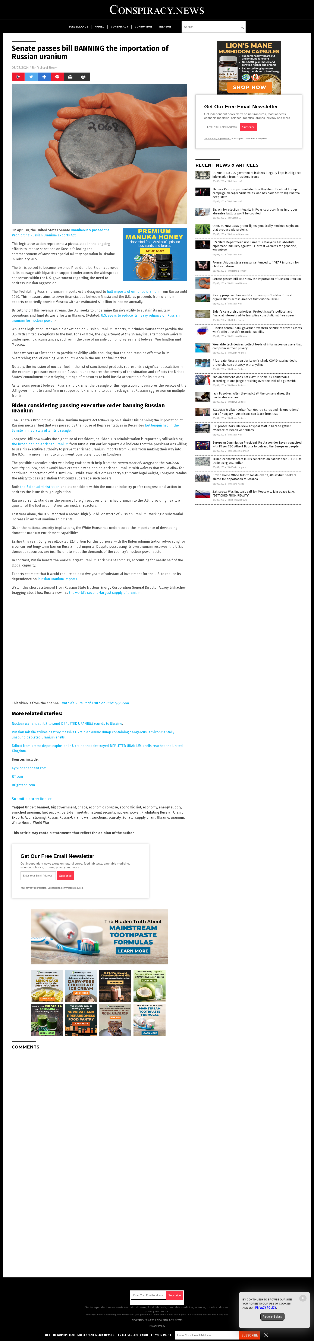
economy (150, 807)
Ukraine (163, 817)
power (135, 812)
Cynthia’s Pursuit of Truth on (83, 703)
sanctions (99, 817)
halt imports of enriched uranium (133, 292)
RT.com (17, 777)
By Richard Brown (237, 283)
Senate (128, 817)
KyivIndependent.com (29, 768)
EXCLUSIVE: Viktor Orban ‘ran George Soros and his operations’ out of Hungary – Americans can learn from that (256, 411)
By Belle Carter (236, 320)
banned (43, 807)
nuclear (122, 812)
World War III (43, 823)
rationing (38, 817)
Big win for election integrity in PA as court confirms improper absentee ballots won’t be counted (255, 211)
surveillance (78, 26)
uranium (177, 817)
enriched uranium (26, 812)
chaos (82, 807)
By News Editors (236, 369)
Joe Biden (67, 812)
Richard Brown (48, 68)
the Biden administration (40, 487)
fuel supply (50, 812)
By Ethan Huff (235, 181)
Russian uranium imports (57, 579)
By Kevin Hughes (237, 352)
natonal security (102, 812)
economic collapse (103, 807)
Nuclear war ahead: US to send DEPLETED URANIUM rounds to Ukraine (67, 724)
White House (21, 823)
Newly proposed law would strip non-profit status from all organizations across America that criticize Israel (253, 297)
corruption (143, 26)
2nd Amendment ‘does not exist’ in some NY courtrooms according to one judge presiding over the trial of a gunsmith (254, 379)
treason (164, 26)
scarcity (115, 817)
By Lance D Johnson (238, 234)
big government (63, 807)
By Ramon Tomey (237, 270)
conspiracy (119, 26)
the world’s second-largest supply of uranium (105, 593)
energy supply (170, 807)
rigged (99, 26)
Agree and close (272, 1316)
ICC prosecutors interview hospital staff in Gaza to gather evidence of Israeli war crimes (252, 428)
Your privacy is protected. (34, 888)
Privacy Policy (157, 1326)
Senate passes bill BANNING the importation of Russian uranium (257, 279)
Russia (52, 817)
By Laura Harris (236, 483)
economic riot (130, 807)
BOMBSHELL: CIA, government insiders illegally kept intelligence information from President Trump (257, 175)
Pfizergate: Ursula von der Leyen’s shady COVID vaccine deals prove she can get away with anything (255, 362)
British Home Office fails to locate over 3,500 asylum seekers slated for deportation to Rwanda (254, 477)
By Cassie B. (234, 218)
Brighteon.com (117, 703)
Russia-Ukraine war (74, 817)
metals (82, 812)
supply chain (145, 817)
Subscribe (250, 1335)
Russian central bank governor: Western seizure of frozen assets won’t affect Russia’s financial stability (257, 330)
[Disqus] (99, 1106)
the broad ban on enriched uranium (40, 444)
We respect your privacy (135, 1314)
